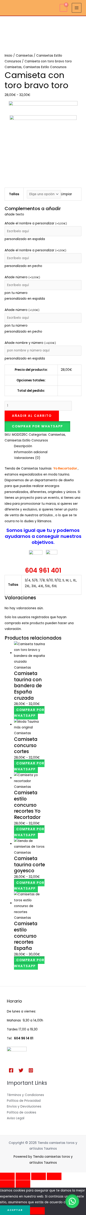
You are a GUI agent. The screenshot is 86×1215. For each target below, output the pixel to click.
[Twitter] (21, 1070)
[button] (37, 426)
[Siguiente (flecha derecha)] (23, 1184)
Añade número (22, 277)
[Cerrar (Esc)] (54, 1176)
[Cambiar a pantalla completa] (23, 1176)
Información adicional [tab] (30, 452)
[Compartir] (38, 1176)
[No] (37, 1211)
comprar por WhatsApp (37, 426)
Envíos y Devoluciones (24, 1106)
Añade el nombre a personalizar (36, 223)
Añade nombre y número (30, 343)
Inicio (8, 55)
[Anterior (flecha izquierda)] (7, 1184)
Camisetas (24, 55)
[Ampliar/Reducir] (7, 1176)
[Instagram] (31, 1070)
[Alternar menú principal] (77, 8)
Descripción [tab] (23, 446)
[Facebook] (11, 1070)
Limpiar (66, 194)
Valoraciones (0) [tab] (27, 458)
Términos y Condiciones (25, 1095)
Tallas (14, 194)
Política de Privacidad (24, 1101)
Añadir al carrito (32, 416)
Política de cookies (21, 1112)
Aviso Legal (15, 1118)
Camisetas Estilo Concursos (45, 67)
